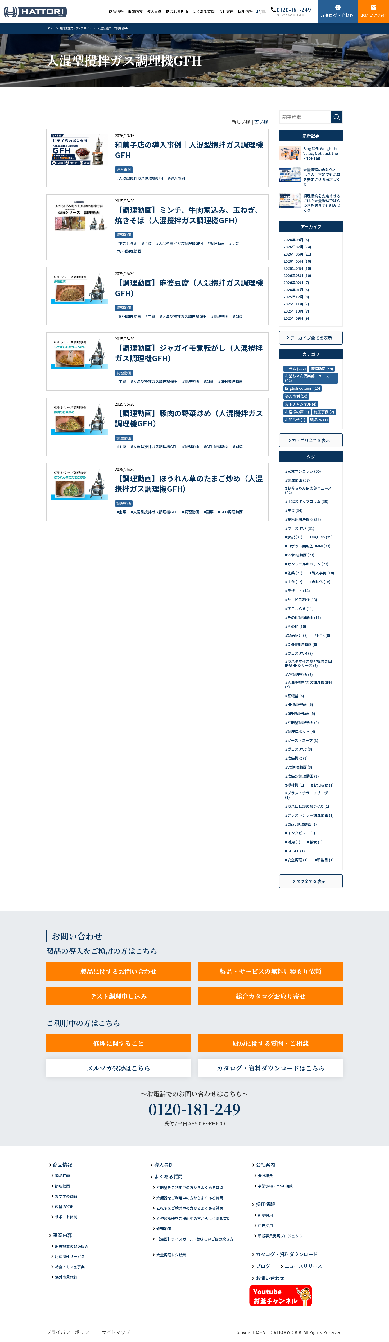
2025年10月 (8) (296, 311)
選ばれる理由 (177, 11)
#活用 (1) (292, 841)
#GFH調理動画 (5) (300, 713)
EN (264, 11)
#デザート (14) (297, 590)
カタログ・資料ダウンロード (287, 1254)
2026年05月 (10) (297, 261)
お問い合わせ (373, 15)
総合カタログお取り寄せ (271, 996)
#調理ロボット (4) (300, 731)
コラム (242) (295, 368)
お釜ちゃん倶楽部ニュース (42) (307, 378)
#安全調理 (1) (296, 859)
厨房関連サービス (70, 1256)
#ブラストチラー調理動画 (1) (309, 815)
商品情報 (116, 11)
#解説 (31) (293, 537)
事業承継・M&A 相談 (275, 1185)
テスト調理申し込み (118, 996)
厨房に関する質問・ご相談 (271, 1043)
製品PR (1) (319, 419)
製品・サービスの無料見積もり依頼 (271, 971)
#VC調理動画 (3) (298, 767)
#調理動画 (216, 243)
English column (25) (302, 388)
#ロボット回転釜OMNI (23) (308, 546)
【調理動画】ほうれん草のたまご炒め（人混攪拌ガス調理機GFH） (189, 483)
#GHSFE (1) (295, 850)
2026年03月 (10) (297, 275)
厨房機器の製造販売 (71, 1246)
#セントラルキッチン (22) (306, 563)
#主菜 (147, 243)
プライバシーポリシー (70, 1332)
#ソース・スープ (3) (301, 740)
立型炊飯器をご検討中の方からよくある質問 (193, 1218)
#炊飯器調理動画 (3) (302, 776)
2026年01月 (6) (296, 289)
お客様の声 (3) (297, 411)
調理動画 (123, 234)
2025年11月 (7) (296, 304)
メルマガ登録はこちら (118, 1067)
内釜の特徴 (64, 1206)
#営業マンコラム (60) (303, 471)
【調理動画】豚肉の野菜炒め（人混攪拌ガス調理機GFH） (189, 418)
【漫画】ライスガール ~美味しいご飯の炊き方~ (194, 1241)
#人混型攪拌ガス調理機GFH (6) (308, 684)
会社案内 (226, 11)
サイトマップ (116, 1332)
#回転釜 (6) (294, 695)
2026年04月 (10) (297, 268)
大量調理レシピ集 (171, 1254)
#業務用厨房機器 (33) (303, 519)
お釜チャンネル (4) (300, 404)
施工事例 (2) (324, 411)
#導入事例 (176, 178)
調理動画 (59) (322, 368)
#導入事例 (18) (321, 572)
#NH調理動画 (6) (299, 704)
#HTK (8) (322, 635)
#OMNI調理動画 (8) (301, 644)
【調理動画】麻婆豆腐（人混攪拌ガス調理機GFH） (189, 287)
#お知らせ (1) (322, 785)
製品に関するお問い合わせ (118, 971)
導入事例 (154, 11)
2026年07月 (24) (297, 246)
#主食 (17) (293, 581)
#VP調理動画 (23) (299, 555)
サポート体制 (66, 1216)
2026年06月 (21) (297, 254)
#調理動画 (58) (297, 480)
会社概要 (265, 1175)
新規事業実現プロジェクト (280, 1235)
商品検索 (62, 1175)
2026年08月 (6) (296, 239)
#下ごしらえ (126, 243)
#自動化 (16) (320, 581)
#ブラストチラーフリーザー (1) (308, 795)
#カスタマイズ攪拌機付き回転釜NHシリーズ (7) (308, 663)
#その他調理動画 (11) (303, 617)
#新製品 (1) (324, 859)
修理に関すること (118, 1043)
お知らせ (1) (295, 419)
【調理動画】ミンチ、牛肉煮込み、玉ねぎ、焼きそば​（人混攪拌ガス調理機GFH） (188, 215)
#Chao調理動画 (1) (301, 824)
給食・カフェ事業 (70, 1266)
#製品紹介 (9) (296, 635)
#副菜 (234, 243)
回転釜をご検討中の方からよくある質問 (189, 1208)
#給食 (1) (315, 841)
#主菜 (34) (293, 510)
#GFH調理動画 (128, 251)
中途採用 (265, 1225)
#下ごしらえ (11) (299, 608)
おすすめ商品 (66, 1196)
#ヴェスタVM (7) (299, 653)
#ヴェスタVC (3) (298, 749)
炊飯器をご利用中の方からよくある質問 (189, 1197)
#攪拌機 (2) (294, 785)
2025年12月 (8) (296, 296)
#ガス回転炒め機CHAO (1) (307, 806)
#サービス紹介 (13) (301, 599)
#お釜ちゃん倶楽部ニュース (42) (308, 490)
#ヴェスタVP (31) (299, 528)
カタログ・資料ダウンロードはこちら (271, 1067)
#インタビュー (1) (300, 832)
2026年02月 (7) (296, 282)
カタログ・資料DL (338, 15)
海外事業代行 (66, 1277)
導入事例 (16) (296, 396)
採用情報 (245, 11)
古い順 (261, 121)
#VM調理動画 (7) (299, 674)
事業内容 (135, 11)
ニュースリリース (303, 1265)
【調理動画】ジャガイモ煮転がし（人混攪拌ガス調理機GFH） (189, 352)
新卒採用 (265, 1215)
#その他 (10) (295, 626)
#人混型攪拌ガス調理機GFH (139, 178)
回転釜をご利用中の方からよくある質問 (189, 1187)
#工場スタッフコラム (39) (306, 501)
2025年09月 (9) (296, 318)
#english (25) (321, 537)
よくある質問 (203, 11)
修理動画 (163, 1228)
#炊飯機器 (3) (296, 758)
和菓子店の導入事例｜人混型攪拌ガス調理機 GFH (189, 149)
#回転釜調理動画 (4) (302, 722)
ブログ (263, 1265)
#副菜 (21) (293, 572)
